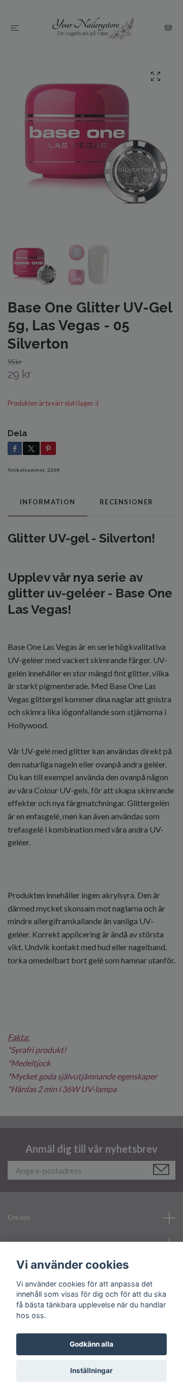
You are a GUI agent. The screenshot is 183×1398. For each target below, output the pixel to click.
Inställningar (91, 1370)
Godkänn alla (91, 1344)
